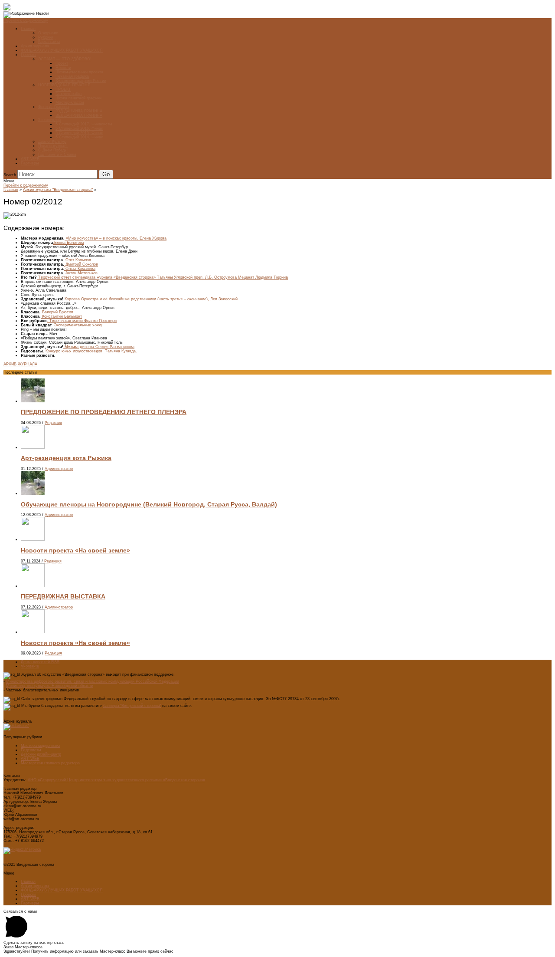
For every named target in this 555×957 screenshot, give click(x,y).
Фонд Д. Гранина (53, 107)
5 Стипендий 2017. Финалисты (84, 124)
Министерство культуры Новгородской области (49, 686)
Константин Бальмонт (61, 316)
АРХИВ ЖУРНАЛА (20, 364)
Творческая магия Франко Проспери (82, 321)
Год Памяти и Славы (57, 154)
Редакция (53, 423)
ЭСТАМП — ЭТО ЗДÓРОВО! (64, 59)
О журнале (48, 33)
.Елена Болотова (68, 242)
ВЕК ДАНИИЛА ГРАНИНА (79, 115)
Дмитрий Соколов (81, 264)
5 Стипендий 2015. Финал (79, 133)
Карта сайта (49, 41)
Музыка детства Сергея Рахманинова (98, 347)
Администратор (59, 469)
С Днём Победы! (53, 150)
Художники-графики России (81, 81)
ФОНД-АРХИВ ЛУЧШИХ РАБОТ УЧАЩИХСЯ (62, 50)
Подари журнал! (53, 146)
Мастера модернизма (40, 745)
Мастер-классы (70, 102)
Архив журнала (35, 46)
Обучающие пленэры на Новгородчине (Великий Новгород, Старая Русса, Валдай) (149, 504)
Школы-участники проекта (79, 72)
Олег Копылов (77, 260)
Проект (62, 63)
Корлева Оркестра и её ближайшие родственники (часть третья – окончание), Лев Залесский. (151, 299)
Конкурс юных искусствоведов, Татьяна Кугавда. (90, 351)
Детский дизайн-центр (41, 754)
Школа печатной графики (78, 98)
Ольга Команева (79, 268)
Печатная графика (72, 76)
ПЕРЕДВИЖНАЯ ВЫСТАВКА (63, 596)
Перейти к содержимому (25, 20)
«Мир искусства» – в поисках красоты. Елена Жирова (115, 238)
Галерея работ (69, 94)
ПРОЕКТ (63, 89)
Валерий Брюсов (57, 312)
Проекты (28, 55)
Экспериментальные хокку (76, 325)
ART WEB (30, 159)
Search (9, 175)
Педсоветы (31, 750)
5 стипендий (49, 120)
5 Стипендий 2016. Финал (79, 128)
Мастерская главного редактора (50, 763)
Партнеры (30, 163)
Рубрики (45, 37)
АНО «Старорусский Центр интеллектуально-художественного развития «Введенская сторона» (116, 780)
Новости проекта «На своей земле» (75, 550)
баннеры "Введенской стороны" (132, 706)
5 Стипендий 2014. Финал (79, 137)
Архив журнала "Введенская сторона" (58, 189)
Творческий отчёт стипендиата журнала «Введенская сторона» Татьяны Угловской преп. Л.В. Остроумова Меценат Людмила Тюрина (162, 277)
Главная (28, 28)
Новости (63, 68)
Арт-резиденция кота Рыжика (66, 457)
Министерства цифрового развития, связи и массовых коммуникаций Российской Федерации (92, 681)
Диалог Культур (52, 141)
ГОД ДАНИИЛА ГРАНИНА (79, 111)
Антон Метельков (81, 273)
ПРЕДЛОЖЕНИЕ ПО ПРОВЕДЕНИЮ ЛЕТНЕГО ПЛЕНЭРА (103, 411)
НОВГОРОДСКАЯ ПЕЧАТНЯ (64, 85)
